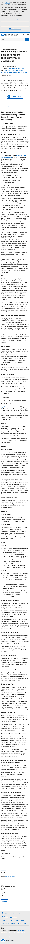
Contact (17, 920)
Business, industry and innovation (15, 70)
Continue (4, 901)
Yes (5, 889)
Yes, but (6, 896)
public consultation (7, 407)
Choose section (6, 107)
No (5, 892)
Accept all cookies (15, 20)
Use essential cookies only (15, 24)
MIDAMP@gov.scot (10, 876)
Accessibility (4, 920)
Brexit (5, 70)
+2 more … (9, 74)
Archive (11, 920)
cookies (7, 2)
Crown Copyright (5, 923)
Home (2, 44)
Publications (9, 44)
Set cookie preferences (15, 29)
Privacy (24, 923)
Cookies (22, 920)
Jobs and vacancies (16, 923)
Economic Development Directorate (15, 68)
